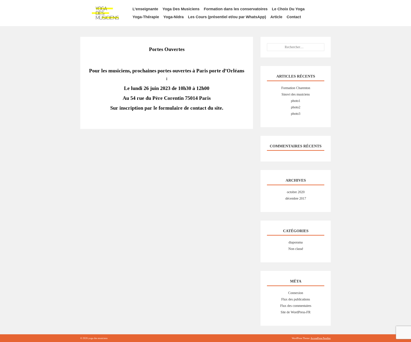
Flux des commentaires (295, 306)
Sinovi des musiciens (295, 94)
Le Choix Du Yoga (288, 9)
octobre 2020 (296, 192)
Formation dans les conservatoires (236, 9)
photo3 (295, 113)
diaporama (296, 242)
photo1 (295, 101)
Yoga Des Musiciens (181, 9)
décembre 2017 (295, 198)
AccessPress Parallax (321, 338)
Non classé (295, 249)
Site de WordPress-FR (296, 312)
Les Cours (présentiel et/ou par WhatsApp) (227, 17)
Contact (294, 17)
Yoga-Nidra (173, 17)
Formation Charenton (295, 88)
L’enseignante (145, 9)
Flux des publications (295, 299)
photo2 (295, 107)
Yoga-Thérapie (146, 17)
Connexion (295, 293)
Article (276, 17)
